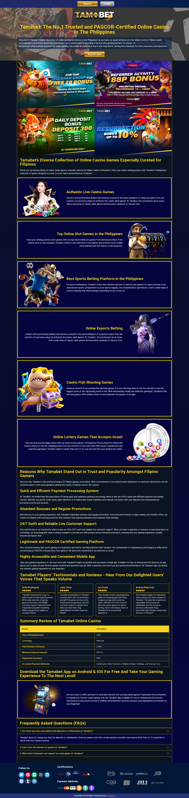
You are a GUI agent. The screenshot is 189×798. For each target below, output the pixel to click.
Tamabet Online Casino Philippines (151, 43)
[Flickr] (21, 781)
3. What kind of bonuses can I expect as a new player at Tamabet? (51, 753)
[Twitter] (21, 775)
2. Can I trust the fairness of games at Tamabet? (43, 747)
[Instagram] (41, 775)
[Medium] (34, 775)
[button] (94, 731)
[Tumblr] (28, 781)
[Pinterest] (28, 775)
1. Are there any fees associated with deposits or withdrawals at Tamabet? (56, 731)
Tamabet (110, 795)
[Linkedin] (47, 775)
